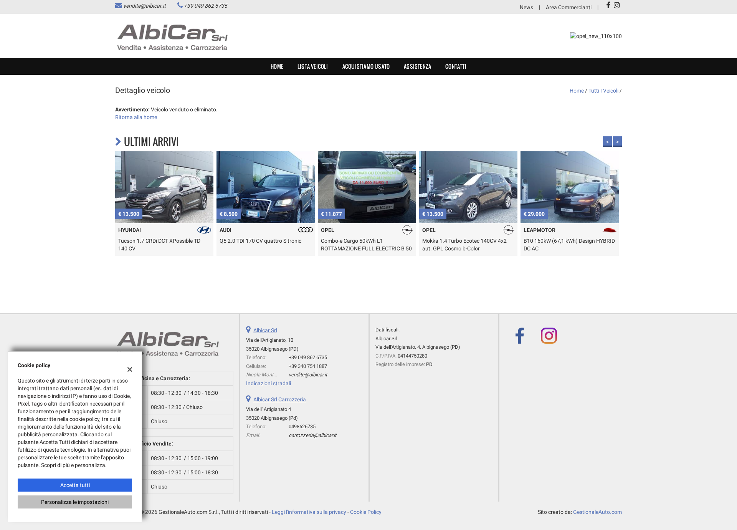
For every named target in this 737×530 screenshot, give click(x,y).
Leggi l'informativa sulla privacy (309, 512)
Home (277, 66)
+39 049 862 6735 (205, 6)
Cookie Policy (366, 512)
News (526, 7)
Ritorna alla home (136, 117)
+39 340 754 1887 (308, 366)
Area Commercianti (569, 7)
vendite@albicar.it (144, 6)
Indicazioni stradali (268, 383)
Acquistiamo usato (366, 66)
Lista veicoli (312, 66)
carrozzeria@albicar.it (312, 435)
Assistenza (417, 66)
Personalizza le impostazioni (75, 502)
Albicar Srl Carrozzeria (279, 399)
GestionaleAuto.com (597, 512)
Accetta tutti (75, 485)
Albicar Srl (265, 330)
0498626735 (302, 426)
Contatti (455, 66)
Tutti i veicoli (603, 91)
